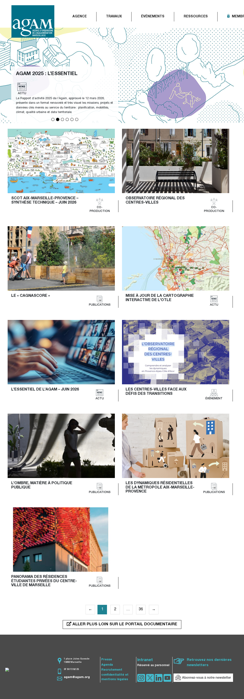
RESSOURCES (196, 16)
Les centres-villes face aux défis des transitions (157, 392)
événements (152, 16)
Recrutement (111, 670)
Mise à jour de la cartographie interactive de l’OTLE (160, 298)
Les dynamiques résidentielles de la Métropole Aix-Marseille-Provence (160, 488)
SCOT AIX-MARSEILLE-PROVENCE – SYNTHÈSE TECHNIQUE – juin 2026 (45, 201)
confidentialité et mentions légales (114, 677)
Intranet (145, 660)
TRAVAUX (114, 16)
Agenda (107, 665)
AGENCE (79, 16)
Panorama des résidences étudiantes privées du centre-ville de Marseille (44, 581)
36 (141, 610)
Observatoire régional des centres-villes (156, 201)
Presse (106, 659)
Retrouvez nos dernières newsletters (209, 662)
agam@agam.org (77, 677)
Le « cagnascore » (30, 296)
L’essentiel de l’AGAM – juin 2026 (45, 390)
